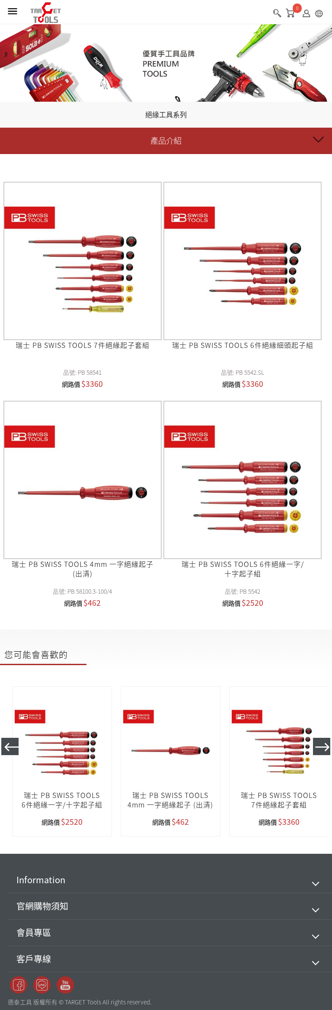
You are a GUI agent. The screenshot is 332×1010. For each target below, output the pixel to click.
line (42, 985)
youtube (65, 985)
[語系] (321, 15)
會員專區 (33, 932)
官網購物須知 (42, 906)
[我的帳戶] (308, 15)
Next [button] (321, 746)
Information (40, 879)
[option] (62, 761)
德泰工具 (45, 13)
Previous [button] (10, 746)
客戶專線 (33, 958)
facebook (18, 985)
